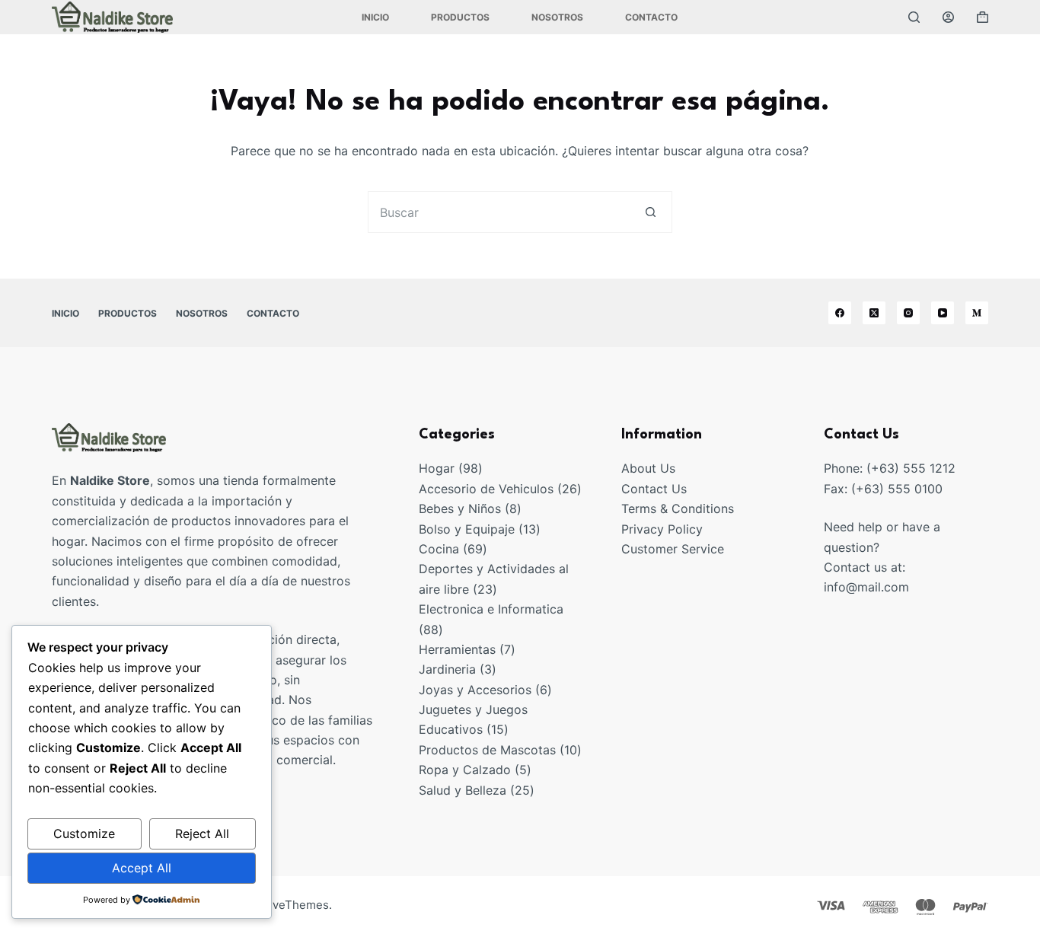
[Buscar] (914, 17)
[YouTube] (942, 312)
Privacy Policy (662, 529)
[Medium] (976, 312)
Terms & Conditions (677, 508)
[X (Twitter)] (874, 312)
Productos (460, 17)
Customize (84, 833)
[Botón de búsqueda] (651, 212)
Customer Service (672, 548)
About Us (648, 468)
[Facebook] (839, 312)
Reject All (202, 833)
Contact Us (654, 488)
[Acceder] (948, 17)
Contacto (651, 17)
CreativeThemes (284, 904)
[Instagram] (908, 312)
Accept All (141, 867)
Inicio (375, 17)
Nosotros (557, 17)
